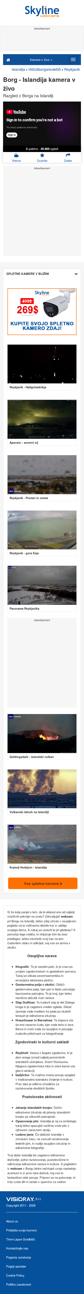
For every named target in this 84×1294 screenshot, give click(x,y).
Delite (68, 160)
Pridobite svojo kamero (21, 1230)
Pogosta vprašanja (18, 1257)
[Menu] (73, 59)
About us (12, 1221)
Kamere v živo (40, 59)
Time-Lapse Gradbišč (20, 1239)
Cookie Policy (15, 1275)
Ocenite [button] (42, 160)
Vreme (16, 160)
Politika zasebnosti (18, 1284)
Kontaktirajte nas (17, 1248)
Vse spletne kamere (42, 883)
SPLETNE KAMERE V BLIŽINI (27, 273)
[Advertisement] (42, 40)
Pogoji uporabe (16, 1266)
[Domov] (8, 59)
